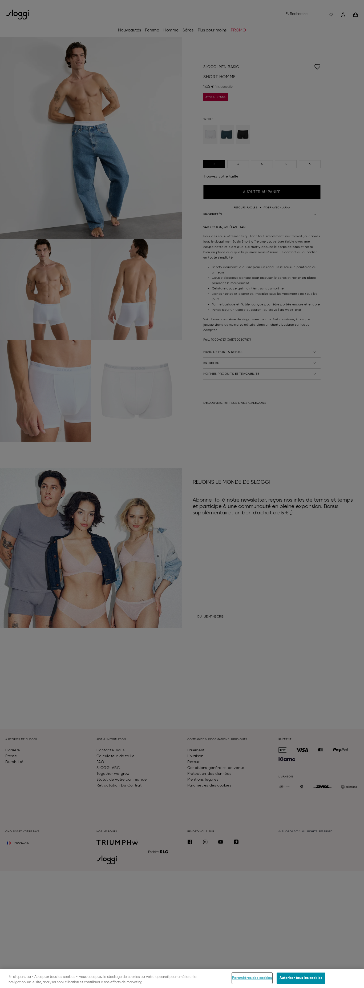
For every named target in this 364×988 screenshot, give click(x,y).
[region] (182, 978)
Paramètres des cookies (252, 978)
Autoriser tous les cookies (301, 978)
